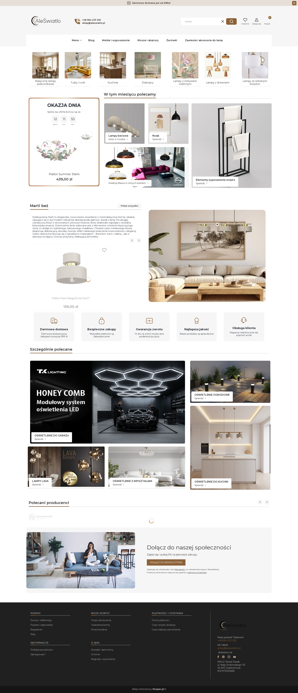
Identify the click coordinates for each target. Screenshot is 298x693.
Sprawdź (157, 139)
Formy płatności (160, 620)
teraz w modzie (117, 139)
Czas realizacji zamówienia (166, 629)
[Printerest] (223, 657)
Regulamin (180, 569)
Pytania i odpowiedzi (41, 625)
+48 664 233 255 (227, 640)
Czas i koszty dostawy (164, 625)
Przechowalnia (99, 629)
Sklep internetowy (148, 689)
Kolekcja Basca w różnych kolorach (127, 183)
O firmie (95, 654)
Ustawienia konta (100, 625)
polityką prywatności (197, 572)
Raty (33, 634)
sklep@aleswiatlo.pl (229, 648)
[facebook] (218, 657)
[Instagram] (229, 657)
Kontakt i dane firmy (102, 649)
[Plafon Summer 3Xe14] (56, 150)
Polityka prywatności (41, 649)
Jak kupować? (38, 654)
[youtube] (234, 657)
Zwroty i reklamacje (41, 620)
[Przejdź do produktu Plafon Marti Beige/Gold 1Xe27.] (71, 271)
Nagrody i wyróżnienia (103, 659)
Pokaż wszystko (129, 206)
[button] (231, 21)
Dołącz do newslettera (166, 562)
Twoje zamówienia (101, 620)
